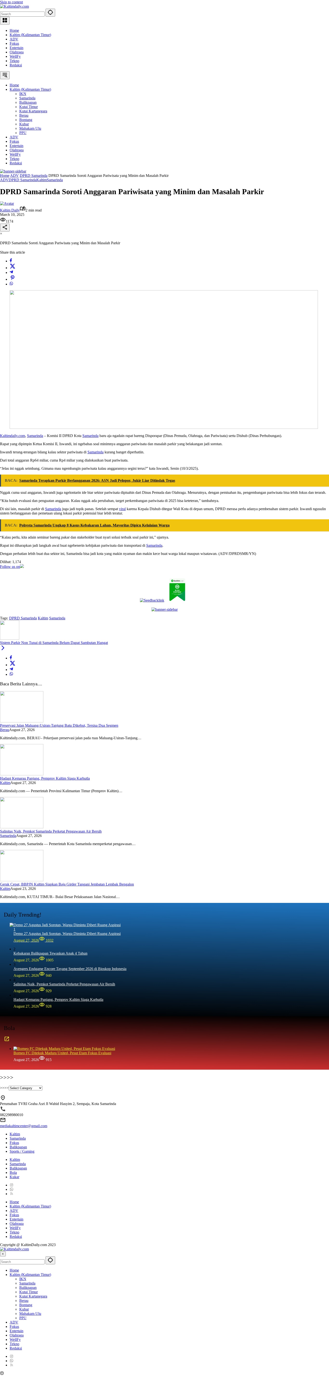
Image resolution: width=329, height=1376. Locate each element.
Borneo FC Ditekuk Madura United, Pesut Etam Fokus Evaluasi (62, 1053)
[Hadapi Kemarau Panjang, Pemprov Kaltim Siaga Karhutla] (21, 774)
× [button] (3, 1254)
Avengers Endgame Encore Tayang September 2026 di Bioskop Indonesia (69, 969)
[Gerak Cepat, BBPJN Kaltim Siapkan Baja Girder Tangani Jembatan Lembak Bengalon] (21, 880)
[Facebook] (11, 261)
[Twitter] (12, 268)
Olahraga (17, 52)
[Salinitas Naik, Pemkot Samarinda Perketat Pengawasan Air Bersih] (21, 827)
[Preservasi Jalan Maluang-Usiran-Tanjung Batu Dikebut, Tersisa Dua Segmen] (21, 721)
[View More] (7, 1040)
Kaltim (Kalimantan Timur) (30, 35)
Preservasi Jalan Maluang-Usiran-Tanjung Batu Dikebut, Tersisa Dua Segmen (59, 725)
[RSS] (11, 1194)
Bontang (25, 1305)
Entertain (16, 48)
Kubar (24, 1309)
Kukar (14, 1177)
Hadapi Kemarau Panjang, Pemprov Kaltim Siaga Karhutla (45, 778)
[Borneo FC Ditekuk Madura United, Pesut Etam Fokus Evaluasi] (64, 1049)
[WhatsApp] (11, 284)
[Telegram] (11, 272)
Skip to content (11, 2)
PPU (22, 1318)
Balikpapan (18, 1147)
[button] (50, 13)
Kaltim (41, 180)
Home (14, 30)
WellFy (15, 56)
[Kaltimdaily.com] (14, 6)
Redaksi (16, 65)
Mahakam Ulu (30, 1314)
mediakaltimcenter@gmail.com (23, 1126)
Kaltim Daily (10, 210)
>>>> (4, 1088)
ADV (14, 39)
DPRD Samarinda (22, 180)
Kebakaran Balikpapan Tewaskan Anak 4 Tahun (50, 953)
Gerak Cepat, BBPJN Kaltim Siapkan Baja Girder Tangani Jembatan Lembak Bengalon (67, 884)
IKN (22, 1279)
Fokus (14, 43)
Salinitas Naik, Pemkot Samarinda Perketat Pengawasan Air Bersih (51, 831)
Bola (13, 1172)
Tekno (14, 61)
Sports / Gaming (22, 1151)
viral (122, 509)
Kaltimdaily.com (12, 436)
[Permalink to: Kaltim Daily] (7, 203)
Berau (4, 730)
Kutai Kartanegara (33, 1296)
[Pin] (12, 279)
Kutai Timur (28, 1292)
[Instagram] (11, 1185)
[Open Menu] (5, 21)
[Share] (5, 227)
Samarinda (55, 180)
